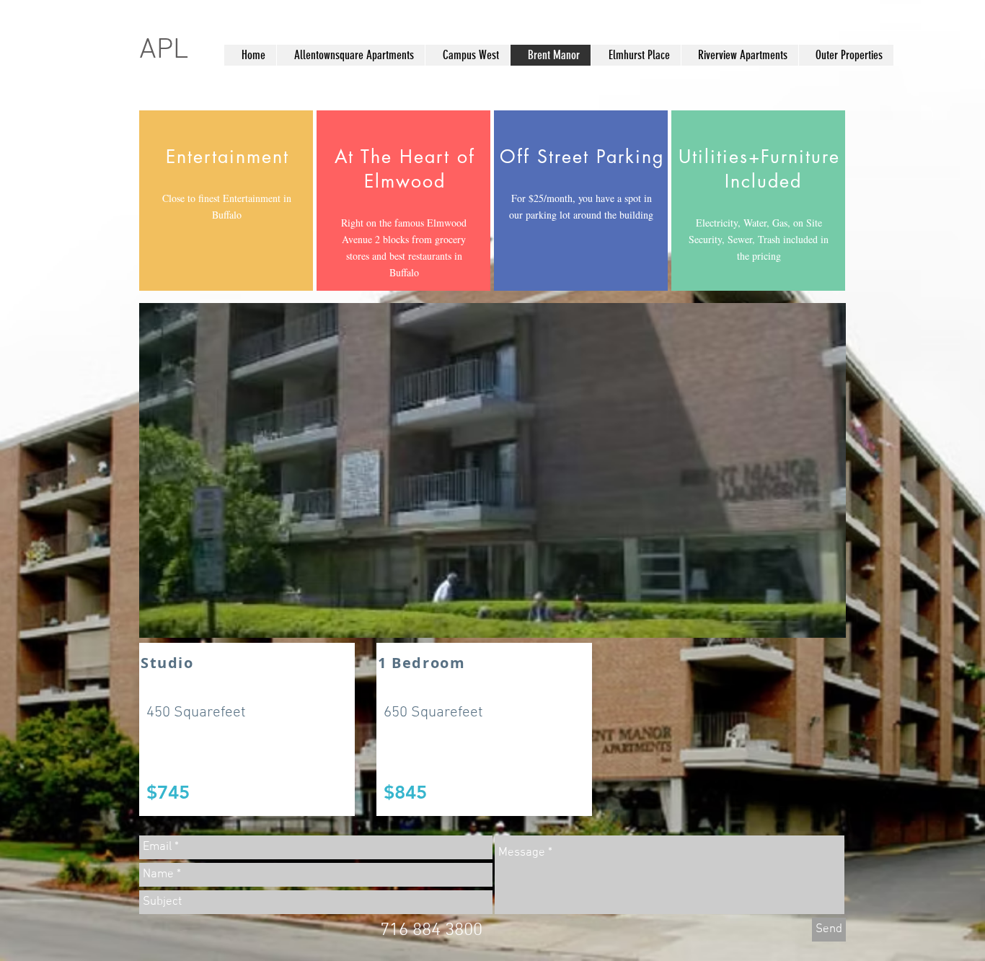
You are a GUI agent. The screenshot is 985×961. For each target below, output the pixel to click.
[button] (492, 470)
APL (167, 50)
